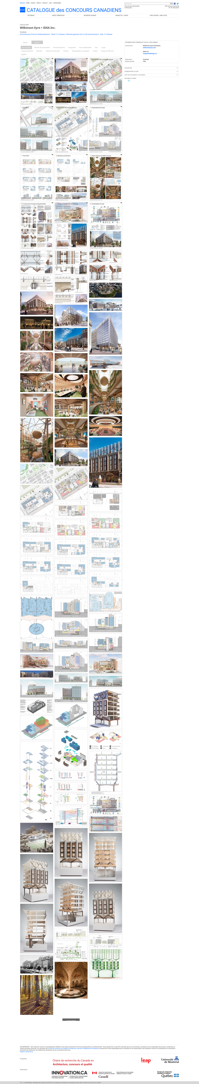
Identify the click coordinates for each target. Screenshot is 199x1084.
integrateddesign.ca (150, 53)
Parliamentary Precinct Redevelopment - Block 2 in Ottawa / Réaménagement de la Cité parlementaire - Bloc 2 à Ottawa (66, 34)
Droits (39, 3)
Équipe (33, 3)
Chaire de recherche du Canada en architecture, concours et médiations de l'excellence (74, 1048)
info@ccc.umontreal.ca (26, 1052)
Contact (45, 3)
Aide (50, 3)
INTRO (28, 3)
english (22, 3)
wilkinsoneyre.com (149, 48)
